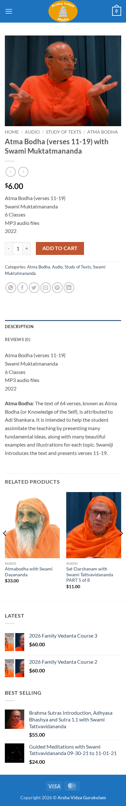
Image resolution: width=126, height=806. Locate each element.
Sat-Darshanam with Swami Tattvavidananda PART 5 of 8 (89, 574)
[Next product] (10, 172)
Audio (32, 132)
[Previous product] (23, 172)
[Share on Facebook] (22, 287)
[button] (9, 11)
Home (12, 132)
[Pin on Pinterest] (57, 287)
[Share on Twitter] (34, 287)
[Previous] (5, 545)
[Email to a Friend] (45, 287)
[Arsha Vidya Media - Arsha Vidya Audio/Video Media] (63, 11)
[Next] (121, 545)
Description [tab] (19, 326)
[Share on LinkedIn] (69, 287)
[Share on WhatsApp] (10, 287)
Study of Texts (63, 132)
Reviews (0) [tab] (17, 339)
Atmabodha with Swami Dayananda (29, 571)
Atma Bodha (102, 132)
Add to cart (60, 248)
